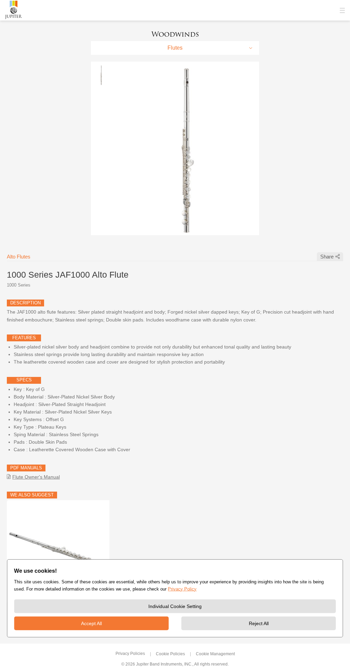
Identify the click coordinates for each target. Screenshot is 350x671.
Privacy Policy (182, 588)
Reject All (259, 623)
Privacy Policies (130, 653)
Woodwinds (175, 34)
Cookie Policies (170, 654)
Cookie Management (215, 654)
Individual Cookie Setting (175, 606)
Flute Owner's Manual (36, 476)
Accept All (91, 623)
